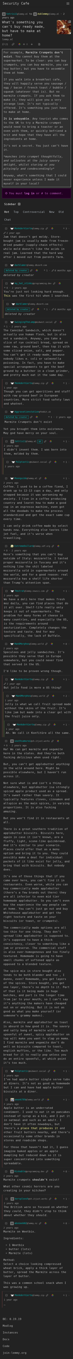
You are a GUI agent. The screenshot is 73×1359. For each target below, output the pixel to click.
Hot (6, 212)
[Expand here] (64, 27)
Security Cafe (16, 3)
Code (6, 1346)
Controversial (34, 212)
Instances (10, 1332)
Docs (6, 1339)
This (7, 295)
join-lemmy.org (14, 1352)
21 (6, 44)
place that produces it (39, 1128)
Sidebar (10, 204)
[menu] (68, 3)
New (51, 212)
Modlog (8, 1325)
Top (16, 212)
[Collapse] (6, 228)
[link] (13, 44)
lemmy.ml (7, 39)
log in (29, 193)
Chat (7, 219)
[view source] (39, 44)
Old (61, 212)
